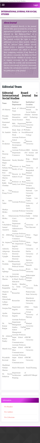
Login (36, 5)
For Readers (8, 406)
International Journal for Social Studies (19, 12)
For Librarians (9, 417)
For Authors (8, 412)
